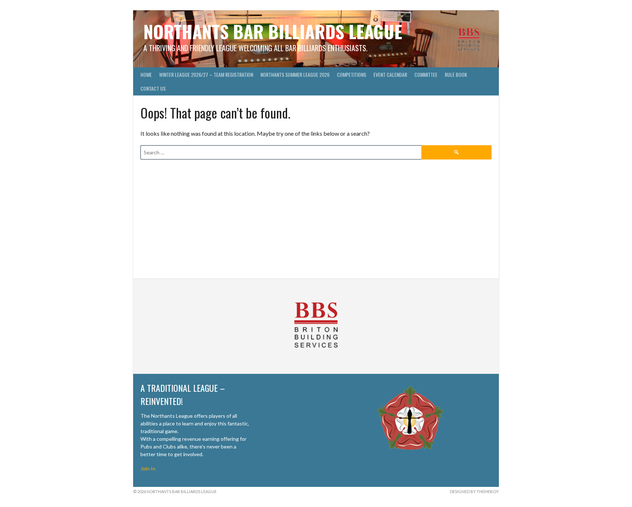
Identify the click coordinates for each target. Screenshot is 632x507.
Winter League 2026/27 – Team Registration (206, 74)
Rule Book (456, 74)
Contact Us (153, 88)
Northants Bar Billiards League (272, 31)
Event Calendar (390, 74)
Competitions (351, 74)
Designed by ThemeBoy (474, 491)
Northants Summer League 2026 (295, 74)
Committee (425, 74)
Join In (147, 468)
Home (146, 74)
